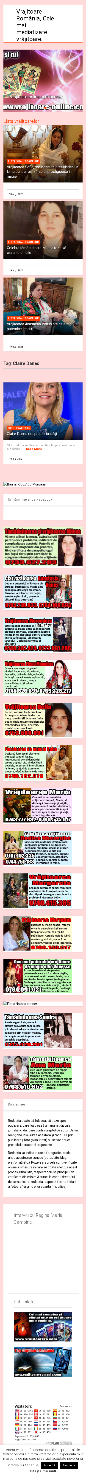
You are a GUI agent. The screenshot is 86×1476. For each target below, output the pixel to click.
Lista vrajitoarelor (23, 161)
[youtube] (26, 1394)
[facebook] (15, 1394)
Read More (34, 449)
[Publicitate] (43, 1327)
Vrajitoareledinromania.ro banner (39, 97)
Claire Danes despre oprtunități (32, 434)
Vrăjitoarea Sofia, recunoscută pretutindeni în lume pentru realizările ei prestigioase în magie (42, 172)
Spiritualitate (19, 428)
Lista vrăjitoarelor (21, 121)
